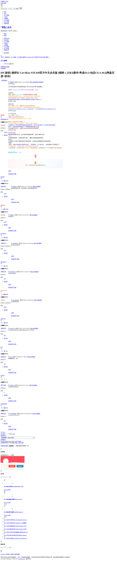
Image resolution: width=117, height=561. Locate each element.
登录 (2, 3)
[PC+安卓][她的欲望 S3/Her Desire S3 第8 (15, 529)
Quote (12, 441)
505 (4, 180)
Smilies (19, 441)
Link (9, 441)
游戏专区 (7, 57)
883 (4, 209)
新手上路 (3, 385)
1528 (7, 180)
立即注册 (20, 442)
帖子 (17, 8)
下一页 (13, 434)
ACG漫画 (6, 15)
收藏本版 (5, 66)
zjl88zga (3, 205)
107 (7, 351)
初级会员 (3, 271)
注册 (5, 3)
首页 (5, 11)
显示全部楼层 (34, 82)
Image (6, 441)
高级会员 (3, 328)
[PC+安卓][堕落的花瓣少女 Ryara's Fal (13, 499)
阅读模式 (40, 82)
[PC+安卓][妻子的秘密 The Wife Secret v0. (13, 512)
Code (16, 441)
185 (4, 322)
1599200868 (4, 403)
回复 (44, 165)
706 (7, 407)
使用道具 (10, 174)
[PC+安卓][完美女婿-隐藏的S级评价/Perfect (16, 532)
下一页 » (3, 432)
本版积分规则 (4, 445)
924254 (2, 375)
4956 (7, 294)
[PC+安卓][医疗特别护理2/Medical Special (15, 535)
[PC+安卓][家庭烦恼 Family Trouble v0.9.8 (15, 526)
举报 (15, 174)
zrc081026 (3, 233)
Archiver (3, 554)
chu (1, 347)
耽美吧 (2, 115)
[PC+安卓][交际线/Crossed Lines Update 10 (15, 538)
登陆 (5, 33)
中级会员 (3, 243)
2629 (7, 209)
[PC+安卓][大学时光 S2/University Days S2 (15, 519)
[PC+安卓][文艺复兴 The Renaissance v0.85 (13, 486)
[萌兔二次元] (4, 1)
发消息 (6, 135)
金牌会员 (3, 186)
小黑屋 (12, 554)
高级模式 (3, 439)
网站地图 (17, 554)
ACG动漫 (6, 21)
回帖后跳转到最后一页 (22, 445)
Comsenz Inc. (21, 558)
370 (4, 237)
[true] (20, 8)
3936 (4, 294)
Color (3, 441)
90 (4, 351)
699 (7, 322)
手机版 (7, 554)
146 (7, 266)
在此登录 (20, 466)
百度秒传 (6, 23)
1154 (2, 119)
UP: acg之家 (7, 489)
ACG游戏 (6, 20)
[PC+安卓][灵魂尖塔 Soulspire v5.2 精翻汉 (15, 523)
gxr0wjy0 (3, 318)
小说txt (6, 16)
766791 (6, 132)
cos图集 (6, 18)
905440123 (3, 262)
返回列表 (3, 435)
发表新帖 (3, 68)
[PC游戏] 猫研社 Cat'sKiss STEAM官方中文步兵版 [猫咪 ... (33, 57)
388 (7, 237)
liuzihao (3, 176)
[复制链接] (4, 80)
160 (4, 407)
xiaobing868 (4, 290)
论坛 (5, 13)
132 (4, 266)
